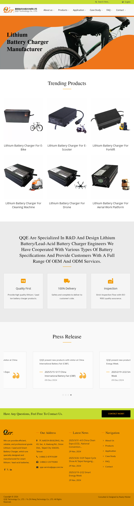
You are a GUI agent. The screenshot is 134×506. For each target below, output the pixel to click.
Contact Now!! (116, 414)
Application (79, 10)
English (127, 2)
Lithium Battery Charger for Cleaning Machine (23, 205)
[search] (96, 2)
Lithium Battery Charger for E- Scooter (67, 147)
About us (48, 10)
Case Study (95, 10)
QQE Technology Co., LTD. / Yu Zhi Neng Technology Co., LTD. (29, 499)
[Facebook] (4, 469)
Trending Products (67, 83)
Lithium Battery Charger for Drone (67, 205)
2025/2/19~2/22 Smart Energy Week (98, 374)
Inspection (110, 288)
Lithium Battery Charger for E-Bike (23, 147)
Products (63, 10)
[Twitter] (8, 469)
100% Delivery (67, 288)
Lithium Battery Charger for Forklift (111, 147)
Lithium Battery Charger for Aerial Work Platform (111, 205)
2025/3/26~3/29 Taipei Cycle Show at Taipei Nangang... (82, 460)
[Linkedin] (11, 469)
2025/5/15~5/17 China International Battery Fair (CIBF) (32, 374)
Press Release (67, 336)
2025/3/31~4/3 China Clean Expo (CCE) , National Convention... (82, 443)
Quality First (23, 288)
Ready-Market (124, 497)
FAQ (109, 10)
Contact (120, 10)
